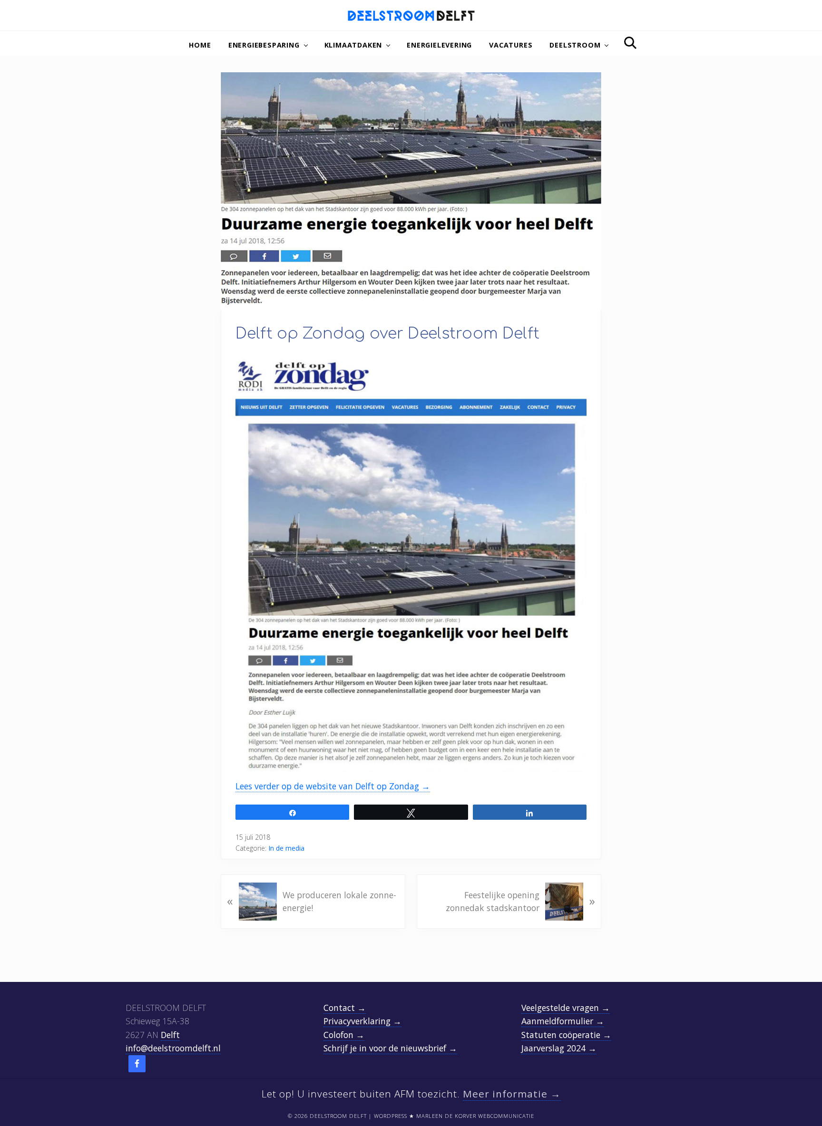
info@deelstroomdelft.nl (173, 1048)
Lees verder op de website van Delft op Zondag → (332, 786)
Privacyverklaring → (362, 1021)
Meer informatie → (512, 1093)
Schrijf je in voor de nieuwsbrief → (390, 1048)
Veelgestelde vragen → (565, 1007)
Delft (170, 1034)
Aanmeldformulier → (562, 1021)
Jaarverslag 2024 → (559, 1048)
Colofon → (343, 1034)
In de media (286, 848)
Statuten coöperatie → (566, 1034)
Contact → (344, 1007)
